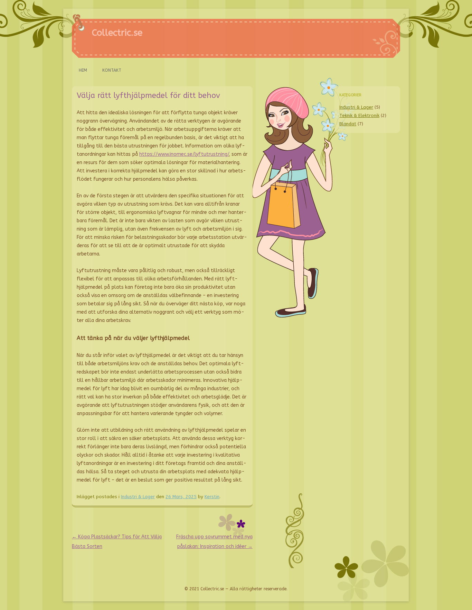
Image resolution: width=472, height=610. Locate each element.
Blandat (347, 123)
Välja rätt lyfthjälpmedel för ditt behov (148, 95)
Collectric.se (117, 32)
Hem (83, 70)
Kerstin (212, 496)
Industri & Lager (138, 496)
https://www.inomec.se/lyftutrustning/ (184, 154)
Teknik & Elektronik (359, 115)
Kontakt (111, 70)
